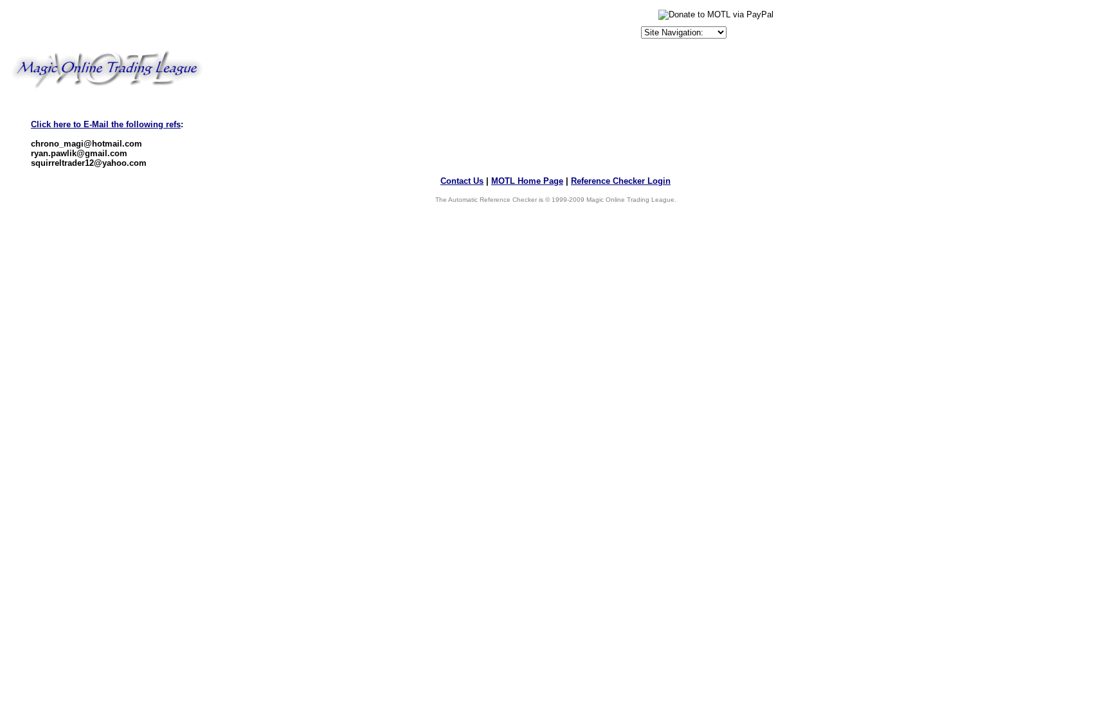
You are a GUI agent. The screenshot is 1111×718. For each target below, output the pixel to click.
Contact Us (461, 181)
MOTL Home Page (527, 181)
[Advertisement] (488, 27)
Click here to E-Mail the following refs (106, 124)
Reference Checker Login (621, 181)
